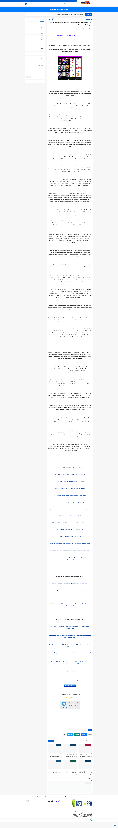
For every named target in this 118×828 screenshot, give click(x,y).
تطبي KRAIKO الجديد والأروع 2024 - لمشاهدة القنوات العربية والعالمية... (69, 14)
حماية (42, 37)
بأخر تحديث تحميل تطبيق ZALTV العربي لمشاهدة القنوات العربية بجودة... (85, 773)
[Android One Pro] (85, 3)
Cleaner (41, 41)
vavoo (42, 35)
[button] (84, 734)
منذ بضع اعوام (89, 753)
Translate (57, 801)
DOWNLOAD (66, 681)
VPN (42, 33)
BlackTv (41, 48)
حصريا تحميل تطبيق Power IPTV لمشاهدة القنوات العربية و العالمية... (55, 773)
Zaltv (42, 46)
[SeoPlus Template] (91, 820)
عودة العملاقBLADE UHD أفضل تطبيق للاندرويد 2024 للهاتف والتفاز (85, 757)
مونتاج (42, 39)
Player (42, 44)
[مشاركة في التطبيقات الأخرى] (64, 734)
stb (42, 31)
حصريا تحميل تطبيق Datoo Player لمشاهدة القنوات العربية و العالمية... (55, 757)
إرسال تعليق (87, 783)
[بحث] (26, 4)
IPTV (42, 29)
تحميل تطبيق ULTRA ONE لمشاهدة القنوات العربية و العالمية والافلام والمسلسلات (70, 757)
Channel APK (89, 19)
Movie (42, 25)
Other (42, 27)
